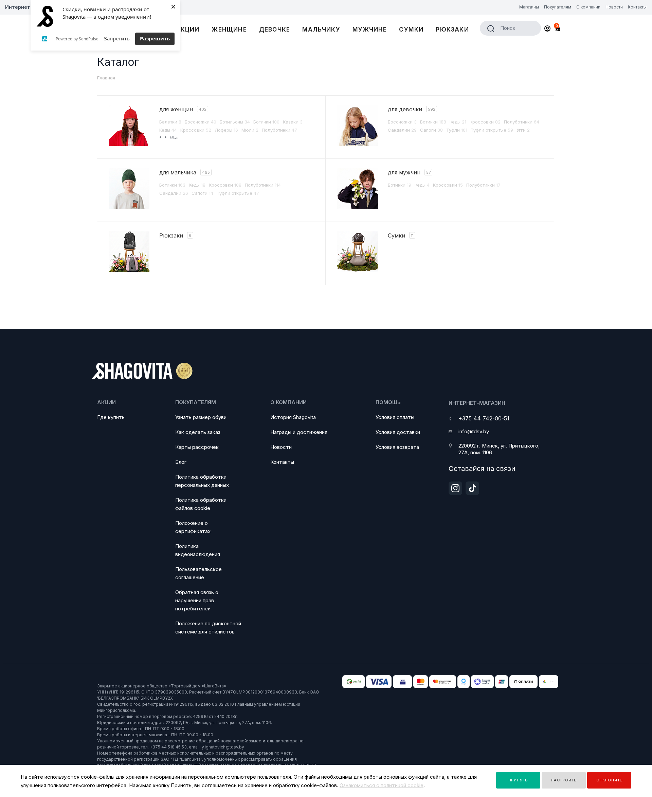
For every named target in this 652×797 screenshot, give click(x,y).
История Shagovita (293, 417)
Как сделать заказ (197, 432)
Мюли (249, 130)
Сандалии (402, 130)
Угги (523, 130)
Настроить (564, 780)
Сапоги (431, 130)
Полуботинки (279, 130)
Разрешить (155, 38)
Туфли (456, 130)
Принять (518, 780)
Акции (106, 402)
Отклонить (609, 780)
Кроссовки (195, 130)
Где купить (111, 417)
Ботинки (266, 122)
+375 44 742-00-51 (483, 418)
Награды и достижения (298, 432)
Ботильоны (235, 122)
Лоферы (226, 130)
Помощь (388, 402)
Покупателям (195, 402)
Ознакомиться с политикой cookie (381, 785)
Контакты (282, 462)
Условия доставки (398, 432)
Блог (180, 462)
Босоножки (200, 122)
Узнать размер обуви (201, 417)
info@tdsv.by (473, 431)
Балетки (170, 122)
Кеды (168, 130)
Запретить (117, 38)
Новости (281, 447)
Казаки (293, 122)
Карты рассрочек (197, 447)
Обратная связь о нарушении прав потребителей (196, 600)
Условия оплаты (395, 417)
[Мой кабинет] (547, 29)
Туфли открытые (492, 130)
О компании (288, 402)
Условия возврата (397, 447)
